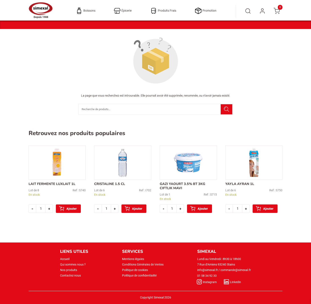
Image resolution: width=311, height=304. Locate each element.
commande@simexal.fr (235, 270)
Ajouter (71, 208)
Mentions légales (133, 259)
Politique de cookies (135, 270)
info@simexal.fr (207, 270)
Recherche (226, 109)
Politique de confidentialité (139, 275)
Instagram (210, 282)
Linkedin (235, 282)
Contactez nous (70, 275)
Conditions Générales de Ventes (143, 264)
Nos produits (68, 270)
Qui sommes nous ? (73, 264)
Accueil (64, 259)
